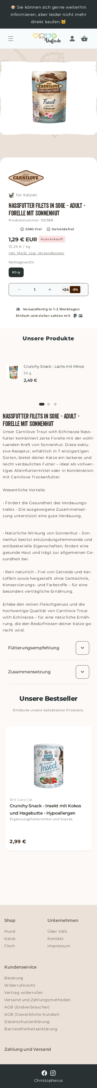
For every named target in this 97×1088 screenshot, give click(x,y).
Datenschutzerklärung (27, 1021)
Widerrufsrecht (19, 985)
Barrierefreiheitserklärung (31, 1029)
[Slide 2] (48, 404)
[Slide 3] (55, 404)
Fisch (9, 945)
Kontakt (55, 938)
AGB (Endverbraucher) (27, 1007)
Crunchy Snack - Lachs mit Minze (54, 366)
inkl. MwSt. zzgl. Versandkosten (36, 253)
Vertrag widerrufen (23, 992)
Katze (10, 938)
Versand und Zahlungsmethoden (37, 999)
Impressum (58, 945)
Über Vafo (57, 931)
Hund (9, 931)
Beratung (13, 978)
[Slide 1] (41, 404)
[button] (11, 38)
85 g (18, 273)
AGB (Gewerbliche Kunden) (32, 1014)
